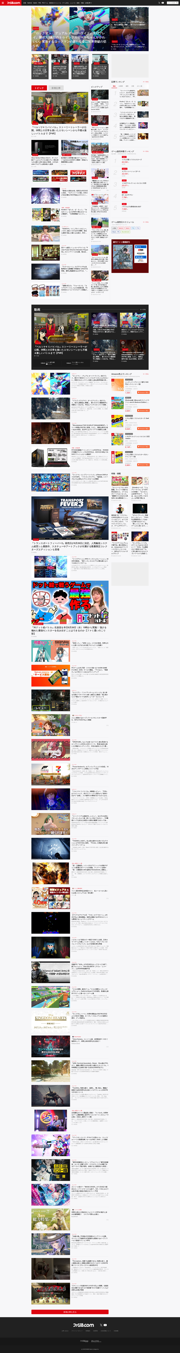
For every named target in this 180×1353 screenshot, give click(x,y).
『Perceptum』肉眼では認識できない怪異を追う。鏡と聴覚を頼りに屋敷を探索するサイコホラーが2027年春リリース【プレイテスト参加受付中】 (90, 1263)
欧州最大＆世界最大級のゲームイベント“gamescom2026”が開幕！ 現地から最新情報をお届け (74, 160)
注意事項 (95, 1331)
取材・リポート (67, 155)
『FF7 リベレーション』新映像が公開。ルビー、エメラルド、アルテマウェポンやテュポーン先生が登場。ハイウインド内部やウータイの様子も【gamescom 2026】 (99, 132)
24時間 (121, 86)
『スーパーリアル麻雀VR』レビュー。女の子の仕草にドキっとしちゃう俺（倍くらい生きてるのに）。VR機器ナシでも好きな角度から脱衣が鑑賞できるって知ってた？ (128, 94)
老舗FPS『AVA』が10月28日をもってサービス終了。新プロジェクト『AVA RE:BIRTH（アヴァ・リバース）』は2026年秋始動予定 (90, 966)
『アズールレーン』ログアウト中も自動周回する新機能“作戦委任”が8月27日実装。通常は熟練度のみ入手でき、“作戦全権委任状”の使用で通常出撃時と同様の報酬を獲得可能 (74, 269)
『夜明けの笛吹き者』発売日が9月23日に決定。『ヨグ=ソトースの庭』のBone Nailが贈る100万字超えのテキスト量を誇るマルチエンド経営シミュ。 (74, 193)
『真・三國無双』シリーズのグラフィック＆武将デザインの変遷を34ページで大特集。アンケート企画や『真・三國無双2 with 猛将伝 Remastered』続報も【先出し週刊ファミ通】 (128, 137)
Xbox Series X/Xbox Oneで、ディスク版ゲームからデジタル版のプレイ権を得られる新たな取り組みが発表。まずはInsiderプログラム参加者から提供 (44, 161)
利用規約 (88, 1331)
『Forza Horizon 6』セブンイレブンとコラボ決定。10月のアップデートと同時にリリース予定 (90, 768)
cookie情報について (106, 1331)
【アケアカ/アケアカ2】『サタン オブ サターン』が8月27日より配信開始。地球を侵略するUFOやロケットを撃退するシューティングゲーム (90, 917)
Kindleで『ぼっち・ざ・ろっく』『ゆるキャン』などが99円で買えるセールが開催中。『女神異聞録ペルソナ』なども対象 (74, 212)
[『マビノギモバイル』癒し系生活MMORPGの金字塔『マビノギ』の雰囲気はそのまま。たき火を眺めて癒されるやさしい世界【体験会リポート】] (100, 222)
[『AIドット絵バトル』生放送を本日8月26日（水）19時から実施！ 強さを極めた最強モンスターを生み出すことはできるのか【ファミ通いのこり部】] (70, 602)
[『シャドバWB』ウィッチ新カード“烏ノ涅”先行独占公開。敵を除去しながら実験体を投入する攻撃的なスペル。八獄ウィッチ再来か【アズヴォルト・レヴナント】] (100, 275)
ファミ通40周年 (78, 888)
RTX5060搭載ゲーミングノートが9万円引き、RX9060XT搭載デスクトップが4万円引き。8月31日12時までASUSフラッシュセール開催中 (90, 452)
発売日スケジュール (55, 3)
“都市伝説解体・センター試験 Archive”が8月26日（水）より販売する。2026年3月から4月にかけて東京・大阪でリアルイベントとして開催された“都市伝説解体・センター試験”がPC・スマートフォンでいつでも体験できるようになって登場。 (90, 1170)
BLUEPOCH (75, 1216)
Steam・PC (115, 232)
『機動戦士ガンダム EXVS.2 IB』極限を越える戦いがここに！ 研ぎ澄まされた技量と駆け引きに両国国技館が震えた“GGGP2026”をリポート (100, 184)
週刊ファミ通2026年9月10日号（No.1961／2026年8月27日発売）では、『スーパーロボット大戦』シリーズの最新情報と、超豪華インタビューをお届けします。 (90, 1120)
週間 (127, 86)
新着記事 (56, 87)
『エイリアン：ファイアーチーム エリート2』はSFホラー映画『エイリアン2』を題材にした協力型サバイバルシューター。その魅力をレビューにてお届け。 (90, 700)
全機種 (114, 228)
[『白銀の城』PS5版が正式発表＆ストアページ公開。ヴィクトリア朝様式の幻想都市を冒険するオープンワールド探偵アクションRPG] (50, 1244)
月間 (132, 86)
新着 (24, 3)
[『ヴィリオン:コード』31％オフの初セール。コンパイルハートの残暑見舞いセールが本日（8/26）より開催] (50, 1145)
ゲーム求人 (65, 3)
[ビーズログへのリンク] (96, 1341)
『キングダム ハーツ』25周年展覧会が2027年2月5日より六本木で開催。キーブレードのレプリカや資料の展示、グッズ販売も (90, 1016)
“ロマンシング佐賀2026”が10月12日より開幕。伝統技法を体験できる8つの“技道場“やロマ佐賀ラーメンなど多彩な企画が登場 (90, 1288)
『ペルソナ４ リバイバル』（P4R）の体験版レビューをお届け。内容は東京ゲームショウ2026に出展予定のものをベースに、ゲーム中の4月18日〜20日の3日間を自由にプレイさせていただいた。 (90, 799)
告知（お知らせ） (38, 624)
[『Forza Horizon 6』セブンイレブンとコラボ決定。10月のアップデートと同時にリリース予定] (50, 774)
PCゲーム (45, 3)
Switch (35, 3)
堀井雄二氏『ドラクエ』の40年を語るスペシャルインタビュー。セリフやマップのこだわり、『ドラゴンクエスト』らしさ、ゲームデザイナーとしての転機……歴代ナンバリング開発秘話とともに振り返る (119, 520)
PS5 (39, 3)
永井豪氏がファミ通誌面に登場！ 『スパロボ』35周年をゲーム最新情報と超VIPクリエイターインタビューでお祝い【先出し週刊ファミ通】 (128, 126)
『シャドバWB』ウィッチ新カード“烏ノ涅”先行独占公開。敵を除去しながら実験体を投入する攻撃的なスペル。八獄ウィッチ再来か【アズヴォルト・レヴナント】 (99, 287)
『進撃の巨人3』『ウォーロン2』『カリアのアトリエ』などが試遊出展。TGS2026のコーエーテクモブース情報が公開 (74, 288)
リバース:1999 (78, 1209)
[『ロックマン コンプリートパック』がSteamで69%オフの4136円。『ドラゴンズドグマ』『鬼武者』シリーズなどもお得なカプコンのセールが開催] (50, 483)
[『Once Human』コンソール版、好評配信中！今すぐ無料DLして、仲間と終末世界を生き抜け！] (50, 1046)
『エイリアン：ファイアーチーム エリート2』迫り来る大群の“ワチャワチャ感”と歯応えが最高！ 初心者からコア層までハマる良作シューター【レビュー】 (90, 694)
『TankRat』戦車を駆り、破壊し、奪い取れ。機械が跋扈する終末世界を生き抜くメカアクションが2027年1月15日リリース (90, 1090)
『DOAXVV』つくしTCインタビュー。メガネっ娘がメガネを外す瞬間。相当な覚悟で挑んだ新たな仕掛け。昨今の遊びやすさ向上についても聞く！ (74, 231)
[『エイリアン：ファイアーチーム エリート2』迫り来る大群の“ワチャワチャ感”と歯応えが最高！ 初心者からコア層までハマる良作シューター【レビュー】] (50, 700)
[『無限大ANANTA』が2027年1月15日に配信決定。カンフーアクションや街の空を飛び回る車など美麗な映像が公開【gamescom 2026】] (80, 59)
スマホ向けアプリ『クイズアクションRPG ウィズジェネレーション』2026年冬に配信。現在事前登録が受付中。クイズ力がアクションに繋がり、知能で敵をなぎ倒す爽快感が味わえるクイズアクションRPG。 (90, 567)
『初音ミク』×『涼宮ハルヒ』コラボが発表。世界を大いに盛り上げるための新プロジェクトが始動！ (90, 644)
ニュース (72, 3)
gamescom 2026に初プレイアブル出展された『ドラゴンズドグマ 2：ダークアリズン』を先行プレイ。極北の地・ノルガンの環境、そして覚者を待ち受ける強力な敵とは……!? (90, 408)
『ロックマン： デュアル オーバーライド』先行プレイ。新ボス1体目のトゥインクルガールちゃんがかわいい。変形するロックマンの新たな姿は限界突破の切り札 (69, 39)
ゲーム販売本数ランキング (122, 151)
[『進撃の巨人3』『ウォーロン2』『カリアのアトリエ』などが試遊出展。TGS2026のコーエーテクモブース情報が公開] (45, 291)
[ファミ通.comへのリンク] (13, 3)
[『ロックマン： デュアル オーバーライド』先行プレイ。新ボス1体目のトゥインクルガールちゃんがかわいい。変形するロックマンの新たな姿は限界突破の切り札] (133, 320)
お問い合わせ (65, 1331)
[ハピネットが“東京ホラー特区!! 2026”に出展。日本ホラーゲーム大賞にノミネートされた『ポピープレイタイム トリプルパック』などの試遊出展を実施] (50, 947)
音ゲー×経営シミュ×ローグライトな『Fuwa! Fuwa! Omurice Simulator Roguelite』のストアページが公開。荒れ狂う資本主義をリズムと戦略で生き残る (74, 250)
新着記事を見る (70, 1312)
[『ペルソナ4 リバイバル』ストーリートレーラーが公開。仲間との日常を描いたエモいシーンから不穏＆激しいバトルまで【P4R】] (59, 108)
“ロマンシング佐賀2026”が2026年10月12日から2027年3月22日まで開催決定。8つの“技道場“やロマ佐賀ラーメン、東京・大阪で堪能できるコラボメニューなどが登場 (90, 1293)
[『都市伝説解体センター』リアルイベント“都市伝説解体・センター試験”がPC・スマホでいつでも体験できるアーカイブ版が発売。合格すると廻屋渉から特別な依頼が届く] (50, 1170)
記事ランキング (118, 82)
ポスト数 (139, 86)
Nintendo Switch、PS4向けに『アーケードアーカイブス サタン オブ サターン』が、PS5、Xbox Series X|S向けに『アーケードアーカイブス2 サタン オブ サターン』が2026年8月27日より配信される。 (90, 923)
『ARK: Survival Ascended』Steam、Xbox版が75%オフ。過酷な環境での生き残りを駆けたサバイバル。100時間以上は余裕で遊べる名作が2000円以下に (90, 1065)
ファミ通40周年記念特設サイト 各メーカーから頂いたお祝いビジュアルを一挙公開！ (90, 892)
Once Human (77, 1036)
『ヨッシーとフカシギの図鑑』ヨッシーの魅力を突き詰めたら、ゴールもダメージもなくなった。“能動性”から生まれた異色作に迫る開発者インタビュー (119, 492)
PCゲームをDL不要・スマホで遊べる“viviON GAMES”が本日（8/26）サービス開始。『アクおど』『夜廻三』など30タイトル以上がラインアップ (90, 670)
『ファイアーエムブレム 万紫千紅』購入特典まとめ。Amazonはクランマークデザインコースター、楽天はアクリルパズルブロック (119, 548)
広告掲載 (116, 1331)
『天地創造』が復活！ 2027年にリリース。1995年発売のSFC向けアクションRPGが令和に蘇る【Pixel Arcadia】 (100, 209)
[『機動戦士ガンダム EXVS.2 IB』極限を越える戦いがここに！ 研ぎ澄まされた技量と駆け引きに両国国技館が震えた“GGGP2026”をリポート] (100, 173)
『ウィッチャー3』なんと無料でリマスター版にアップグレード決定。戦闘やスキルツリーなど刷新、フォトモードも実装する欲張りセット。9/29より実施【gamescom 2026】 (100, 70)
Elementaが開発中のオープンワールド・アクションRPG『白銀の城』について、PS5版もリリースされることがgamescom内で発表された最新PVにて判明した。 (90, 1244)
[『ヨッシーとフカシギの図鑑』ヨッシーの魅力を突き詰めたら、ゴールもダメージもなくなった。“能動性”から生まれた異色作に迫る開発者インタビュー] (120, 481)
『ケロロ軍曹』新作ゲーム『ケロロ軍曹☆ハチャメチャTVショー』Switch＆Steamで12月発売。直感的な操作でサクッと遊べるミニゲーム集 (90, 991)
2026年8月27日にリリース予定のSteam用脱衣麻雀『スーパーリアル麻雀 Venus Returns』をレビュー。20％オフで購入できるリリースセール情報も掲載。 (90, 824)
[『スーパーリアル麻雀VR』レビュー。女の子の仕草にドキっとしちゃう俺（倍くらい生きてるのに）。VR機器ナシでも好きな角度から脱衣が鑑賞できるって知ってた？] (143, 93)
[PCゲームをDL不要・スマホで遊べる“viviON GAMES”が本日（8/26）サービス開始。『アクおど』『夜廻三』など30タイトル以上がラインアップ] (50, 676)
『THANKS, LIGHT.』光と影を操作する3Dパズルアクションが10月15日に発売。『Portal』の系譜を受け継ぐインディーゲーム (90, 843)
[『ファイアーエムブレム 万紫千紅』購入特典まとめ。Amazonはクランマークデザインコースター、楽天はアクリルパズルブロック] (120, 536)
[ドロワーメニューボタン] (3, 3)
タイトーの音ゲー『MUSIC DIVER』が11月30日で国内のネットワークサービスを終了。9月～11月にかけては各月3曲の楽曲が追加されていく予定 (90, 1189)
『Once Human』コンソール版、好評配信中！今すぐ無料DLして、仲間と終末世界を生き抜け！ (90, 1040)
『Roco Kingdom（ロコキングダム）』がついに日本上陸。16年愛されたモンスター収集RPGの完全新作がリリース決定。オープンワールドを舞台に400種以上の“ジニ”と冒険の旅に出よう (40, 70)
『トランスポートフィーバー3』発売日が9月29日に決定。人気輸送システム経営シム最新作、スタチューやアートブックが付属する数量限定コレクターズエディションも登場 (69, 546)
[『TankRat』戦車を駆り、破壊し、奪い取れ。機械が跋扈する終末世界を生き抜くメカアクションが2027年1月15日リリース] (50, 1096)
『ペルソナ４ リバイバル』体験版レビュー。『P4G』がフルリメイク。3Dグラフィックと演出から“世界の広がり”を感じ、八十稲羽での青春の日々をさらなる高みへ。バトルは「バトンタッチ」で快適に (128, 46)
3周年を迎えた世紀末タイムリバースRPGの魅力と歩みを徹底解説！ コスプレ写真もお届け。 (89, 1213)
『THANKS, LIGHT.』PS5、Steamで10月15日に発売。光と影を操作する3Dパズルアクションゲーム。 (90, 848)
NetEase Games (76, 1043)
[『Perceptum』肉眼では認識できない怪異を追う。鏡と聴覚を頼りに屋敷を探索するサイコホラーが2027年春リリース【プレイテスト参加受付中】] (50, 1269)
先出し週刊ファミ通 (98, 152)
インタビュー (65, 226)
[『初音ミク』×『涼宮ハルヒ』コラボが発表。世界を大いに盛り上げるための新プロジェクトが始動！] (50, 651)
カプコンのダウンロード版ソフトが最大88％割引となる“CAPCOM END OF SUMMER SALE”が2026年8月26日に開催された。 (90, 482)
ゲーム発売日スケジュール (122, 222)
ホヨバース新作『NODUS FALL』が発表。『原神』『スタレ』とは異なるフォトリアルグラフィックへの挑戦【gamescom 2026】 (100, 105)
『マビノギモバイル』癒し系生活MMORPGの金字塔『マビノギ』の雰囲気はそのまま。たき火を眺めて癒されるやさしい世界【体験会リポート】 (99, 234)
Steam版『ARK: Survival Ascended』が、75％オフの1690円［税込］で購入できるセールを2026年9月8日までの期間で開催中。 (90, 1070)
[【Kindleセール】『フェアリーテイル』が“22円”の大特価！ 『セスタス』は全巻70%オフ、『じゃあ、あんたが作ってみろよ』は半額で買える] (140, 481)
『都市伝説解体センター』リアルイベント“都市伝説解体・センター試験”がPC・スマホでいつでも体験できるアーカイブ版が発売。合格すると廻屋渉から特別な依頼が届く (90, 1164)
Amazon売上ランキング (121, 374)
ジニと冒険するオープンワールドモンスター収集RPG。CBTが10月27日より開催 (89, 719)
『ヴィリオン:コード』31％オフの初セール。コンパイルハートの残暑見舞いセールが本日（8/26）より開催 (90, 1138)
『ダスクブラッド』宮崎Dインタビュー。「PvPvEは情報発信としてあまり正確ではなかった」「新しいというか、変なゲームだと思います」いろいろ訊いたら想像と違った (139, 520)
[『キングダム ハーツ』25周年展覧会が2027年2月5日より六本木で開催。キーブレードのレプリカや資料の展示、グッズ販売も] (50, 1022)
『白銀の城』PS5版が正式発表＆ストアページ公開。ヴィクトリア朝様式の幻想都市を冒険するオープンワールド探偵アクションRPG (90, 1238)
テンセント (74, 722)
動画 (78, 3)
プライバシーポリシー (77, 1331)
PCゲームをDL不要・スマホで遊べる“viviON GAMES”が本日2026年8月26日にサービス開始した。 (90, 675)
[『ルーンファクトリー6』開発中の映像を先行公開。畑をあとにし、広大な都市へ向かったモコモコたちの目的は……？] (100, 250)
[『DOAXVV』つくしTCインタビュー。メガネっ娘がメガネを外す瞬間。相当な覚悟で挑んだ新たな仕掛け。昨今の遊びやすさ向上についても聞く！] (45, 234)
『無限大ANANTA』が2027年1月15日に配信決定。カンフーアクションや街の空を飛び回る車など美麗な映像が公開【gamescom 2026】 (80, 70)
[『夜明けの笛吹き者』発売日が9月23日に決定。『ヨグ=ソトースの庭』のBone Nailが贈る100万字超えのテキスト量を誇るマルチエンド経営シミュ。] (45, 196)
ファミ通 (74, 895)
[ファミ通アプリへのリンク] (84, 1341)
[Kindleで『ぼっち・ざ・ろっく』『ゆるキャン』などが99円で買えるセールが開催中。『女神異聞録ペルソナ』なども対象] (45, 215)
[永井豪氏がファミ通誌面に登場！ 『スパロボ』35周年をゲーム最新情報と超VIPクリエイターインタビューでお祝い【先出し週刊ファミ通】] (143, 125)
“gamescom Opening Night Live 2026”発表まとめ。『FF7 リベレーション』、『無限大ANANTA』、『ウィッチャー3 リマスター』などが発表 (60, 70)
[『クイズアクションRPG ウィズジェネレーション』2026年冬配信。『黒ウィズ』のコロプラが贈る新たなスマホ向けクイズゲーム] (50, 567)
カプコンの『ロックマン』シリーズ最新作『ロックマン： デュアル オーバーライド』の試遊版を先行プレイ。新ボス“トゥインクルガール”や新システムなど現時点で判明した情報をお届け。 (90, 383)
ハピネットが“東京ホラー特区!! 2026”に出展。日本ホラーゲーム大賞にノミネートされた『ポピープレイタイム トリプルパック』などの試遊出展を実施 (90, 942)
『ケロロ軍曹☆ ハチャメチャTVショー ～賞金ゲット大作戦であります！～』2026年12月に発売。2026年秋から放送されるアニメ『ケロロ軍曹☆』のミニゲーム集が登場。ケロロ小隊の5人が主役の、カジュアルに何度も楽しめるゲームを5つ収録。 (90, 997)
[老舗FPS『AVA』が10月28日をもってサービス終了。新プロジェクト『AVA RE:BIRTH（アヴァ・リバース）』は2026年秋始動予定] (50, 972)
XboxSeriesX (125, 232)
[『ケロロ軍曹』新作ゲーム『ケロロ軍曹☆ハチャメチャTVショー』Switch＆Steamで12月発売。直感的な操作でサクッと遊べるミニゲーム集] (50, 997)
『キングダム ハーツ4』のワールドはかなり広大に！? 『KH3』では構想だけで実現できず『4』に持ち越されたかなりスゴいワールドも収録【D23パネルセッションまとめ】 (139, 548)
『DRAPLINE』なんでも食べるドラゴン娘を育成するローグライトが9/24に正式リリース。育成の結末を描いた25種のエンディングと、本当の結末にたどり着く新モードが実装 (90, 744)
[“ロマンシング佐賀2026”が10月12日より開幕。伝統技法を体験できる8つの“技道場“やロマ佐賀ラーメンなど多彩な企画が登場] (50, 1294)
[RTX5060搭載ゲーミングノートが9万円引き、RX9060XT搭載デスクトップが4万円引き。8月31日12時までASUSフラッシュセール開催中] (50, 458)
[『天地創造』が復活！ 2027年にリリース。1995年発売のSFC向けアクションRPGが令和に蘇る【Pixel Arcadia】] (100, 199)
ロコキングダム (78, 715)
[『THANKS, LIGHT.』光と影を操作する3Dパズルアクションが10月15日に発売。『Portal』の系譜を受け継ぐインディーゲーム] (50, 849)
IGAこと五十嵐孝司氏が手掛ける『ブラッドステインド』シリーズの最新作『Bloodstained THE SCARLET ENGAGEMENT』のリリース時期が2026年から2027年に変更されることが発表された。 (90, 433)
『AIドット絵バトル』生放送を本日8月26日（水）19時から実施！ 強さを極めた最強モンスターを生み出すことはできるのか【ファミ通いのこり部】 (69, 630)
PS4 (138, 228)
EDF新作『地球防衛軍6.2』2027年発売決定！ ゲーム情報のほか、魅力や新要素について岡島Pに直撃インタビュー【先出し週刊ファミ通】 (99, 158)
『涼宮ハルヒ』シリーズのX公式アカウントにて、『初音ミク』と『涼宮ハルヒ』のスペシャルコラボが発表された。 (90, 648)
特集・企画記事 (85, 3)
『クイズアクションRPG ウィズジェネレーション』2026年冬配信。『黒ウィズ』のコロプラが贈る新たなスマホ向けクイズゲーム (90, 561)
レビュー (36, 28)
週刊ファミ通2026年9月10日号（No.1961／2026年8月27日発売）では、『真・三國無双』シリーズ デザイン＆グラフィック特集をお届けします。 (90, 873)
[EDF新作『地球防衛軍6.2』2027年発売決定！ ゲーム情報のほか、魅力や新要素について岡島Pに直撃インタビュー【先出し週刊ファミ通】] (100, 148)
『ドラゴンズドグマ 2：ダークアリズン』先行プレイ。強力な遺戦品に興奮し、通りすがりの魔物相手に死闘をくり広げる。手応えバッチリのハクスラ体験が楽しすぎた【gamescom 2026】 (129, 24)
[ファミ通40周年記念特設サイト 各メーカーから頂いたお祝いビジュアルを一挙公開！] (50, 898)
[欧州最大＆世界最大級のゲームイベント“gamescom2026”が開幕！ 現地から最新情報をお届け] (74, 147)
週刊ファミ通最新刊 (121, 242)
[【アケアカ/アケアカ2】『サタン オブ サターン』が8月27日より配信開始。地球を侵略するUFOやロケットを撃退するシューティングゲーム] (50, 923)
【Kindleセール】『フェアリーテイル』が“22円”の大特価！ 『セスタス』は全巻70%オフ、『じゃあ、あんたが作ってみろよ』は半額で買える (139, 492)
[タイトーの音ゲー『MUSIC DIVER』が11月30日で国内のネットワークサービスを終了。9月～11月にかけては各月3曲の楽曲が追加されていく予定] (50, 1195)
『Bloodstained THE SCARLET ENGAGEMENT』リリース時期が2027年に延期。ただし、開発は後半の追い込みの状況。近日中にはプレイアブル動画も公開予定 (133, 356)
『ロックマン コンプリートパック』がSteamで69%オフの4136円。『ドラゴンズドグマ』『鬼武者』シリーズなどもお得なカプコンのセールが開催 (90, 477)
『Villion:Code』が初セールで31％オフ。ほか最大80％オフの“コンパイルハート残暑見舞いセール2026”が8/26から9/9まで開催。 (90, 1142)
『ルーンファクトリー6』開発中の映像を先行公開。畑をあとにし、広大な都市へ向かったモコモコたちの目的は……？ (99, 261)
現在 (114, 86)
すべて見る (146, 81)
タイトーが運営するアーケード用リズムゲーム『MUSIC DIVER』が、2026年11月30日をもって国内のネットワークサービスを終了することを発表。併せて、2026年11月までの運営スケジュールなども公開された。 (90, 1194)
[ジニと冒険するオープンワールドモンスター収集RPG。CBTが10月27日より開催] (50, 725)
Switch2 (29, 3)
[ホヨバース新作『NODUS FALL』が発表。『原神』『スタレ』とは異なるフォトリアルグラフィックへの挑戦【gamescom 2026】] (100, 95)
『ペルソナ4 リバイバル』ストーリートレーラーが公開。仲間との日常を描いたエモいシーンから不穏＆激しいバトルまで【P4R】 (59, 130)
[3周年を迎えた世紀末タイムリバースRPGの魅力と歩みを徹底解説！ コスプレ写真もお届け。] (50, 1219)
